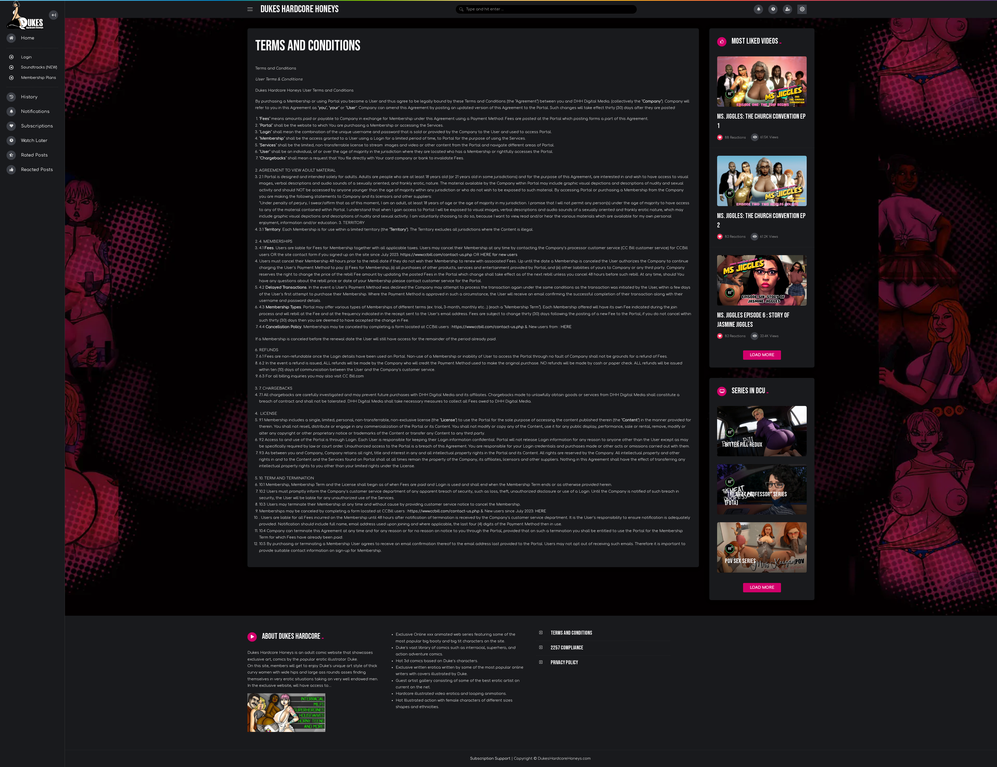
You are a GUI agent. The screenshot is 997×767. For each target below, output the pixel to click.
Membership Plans (38, 78)
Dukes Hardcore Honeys (299, 9)
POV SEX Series (740, 561)
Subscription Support (490, 759)
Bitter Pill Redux (743, 445)
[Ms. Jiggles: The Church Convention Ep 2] (762, 181)
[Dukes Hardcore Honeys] (25, 15)
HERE (566, 327)
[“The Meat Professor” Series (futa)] (762, 489)
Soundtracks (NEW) (39, 67)
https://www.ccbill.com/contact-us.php (436, 255)
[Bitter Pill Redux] (762, 431)
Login (26, 57)
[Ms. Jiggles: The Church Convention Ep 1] (762, 81)
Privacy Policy (564, 662)
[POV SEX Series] (762, 547)
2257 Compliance (567, 647)
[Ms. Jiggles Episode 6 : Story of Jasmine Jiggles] (762, 280)
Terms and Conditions (571, 633)
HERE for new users (498, 255)
